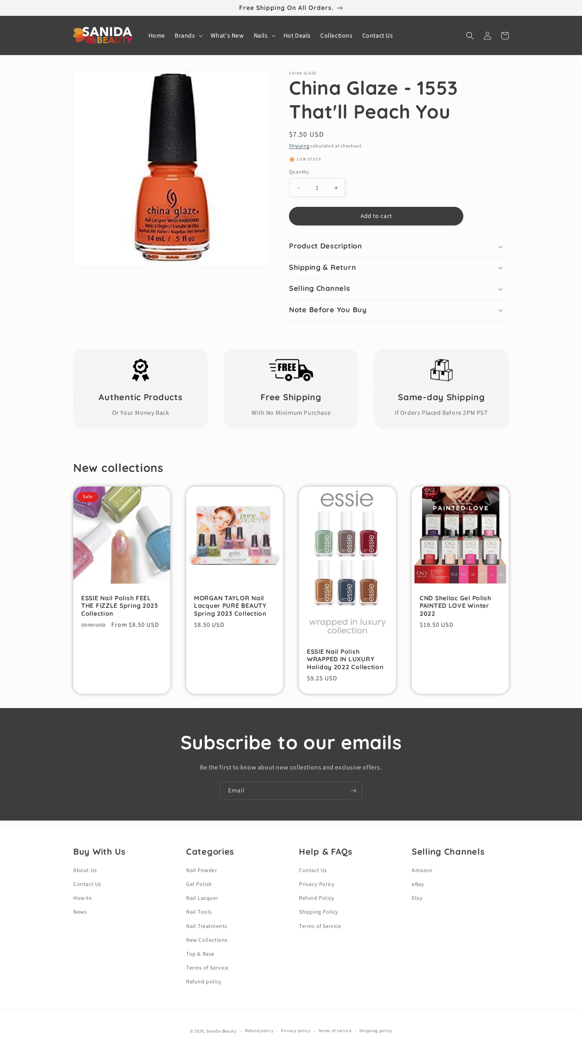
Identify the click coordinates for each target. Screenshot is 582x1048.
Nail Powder (201, 870)
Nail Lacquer (202, 898)
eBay (418, 884)
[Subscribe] (353, 790)
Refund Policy (317, 898)
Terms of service (335, 1031)
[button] (188, 36)
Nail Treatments (206, 926)
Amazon (422, 870)
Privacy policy (295, 1031)
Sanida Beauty (221, 1031)
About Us (85, 870)
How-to (82, 898)
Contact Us (87, 884)
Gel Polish (199, 884)
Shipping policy (375, 1031)
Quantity (299, 172)
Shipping (299, 146)
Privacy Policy (317, 884)
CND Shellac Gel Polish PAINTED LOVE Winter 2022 (455, 605)
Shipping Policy (319, 912)
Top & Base (200, 954)
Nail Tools (199, 912)
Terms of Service (207, 968)
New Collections (207, 940)
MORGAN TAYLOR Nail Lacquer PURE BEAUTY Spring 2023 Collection (230, 605)
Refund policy (204, 982)
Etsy (417, 898)
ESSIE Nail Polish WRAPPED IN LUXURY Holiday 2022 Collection (345, 659)
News (80, 912)
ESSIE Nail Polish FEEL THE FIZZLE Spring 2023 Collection (119, 605)
